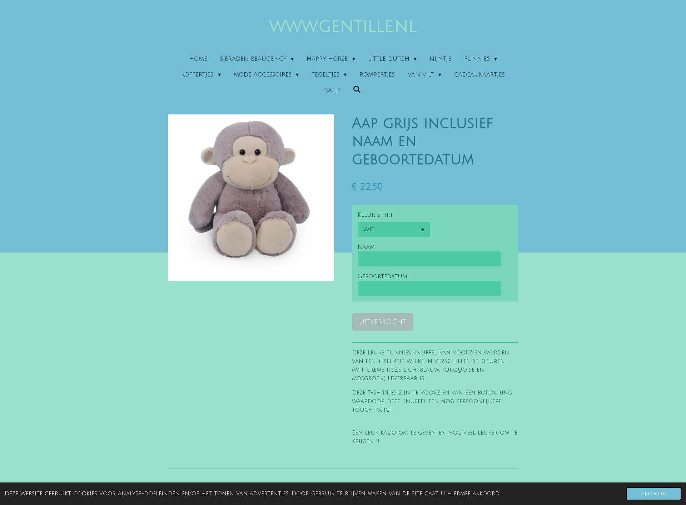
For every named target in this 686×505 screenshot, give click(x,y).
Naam (366, 247)
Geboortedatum (382, 276)
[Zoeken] (357, 89)
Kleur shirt (375, 215)
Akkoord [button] (653, 493)
